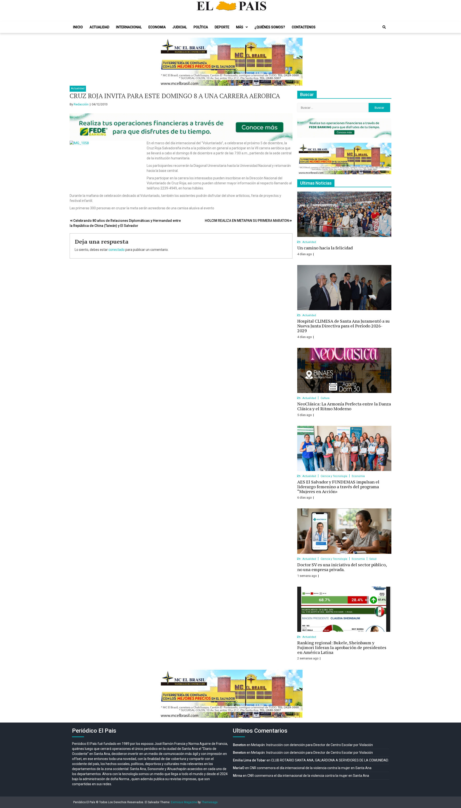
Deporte (222, 27)
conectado (117, 250)
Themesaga (209, 802)
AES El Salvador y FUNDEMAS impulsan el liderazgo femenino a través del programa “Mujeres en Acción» (338, 486)
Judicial (179, 27)
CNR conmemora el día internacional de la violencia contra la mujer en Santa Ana (310, 768)
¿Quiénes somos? (270, 27)
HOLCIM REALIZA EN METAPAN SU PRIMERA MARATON (247, 221)
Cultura (325, 398)
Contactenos (303, 27)
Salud (372, 559)
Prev (165, 62)
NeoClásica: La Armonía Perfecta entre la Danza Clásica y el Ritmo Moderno (344, 406)
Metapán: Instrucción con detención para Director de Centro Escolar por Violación (312, 745)
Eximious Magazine (184, 802)
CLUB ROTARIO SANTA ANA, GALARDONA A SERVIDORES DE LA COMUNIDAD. (330, 760)
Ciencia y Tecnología (334, 476)
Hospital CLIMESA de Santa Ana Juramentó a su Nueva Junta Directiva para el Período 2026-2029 (343, 325)
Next (296, 62)
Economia (157, 27)
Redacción (81, 104)
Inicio (78, 27)
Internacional (129, 27)
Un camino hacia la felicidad (325, 248)
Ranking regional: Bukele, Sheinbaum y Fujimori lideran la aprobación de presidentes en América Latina (341, 647)
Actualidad (99, 27)
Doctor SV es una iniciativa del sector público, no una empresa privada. (342, 567)
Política (201, 27)
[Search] (384, 27)
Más (239, 27)
